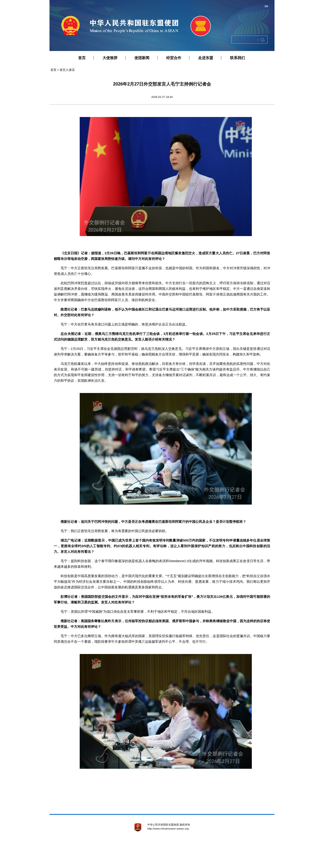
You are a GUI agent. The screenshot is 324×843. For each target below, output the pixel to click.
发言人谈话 (67, 69)
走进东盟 (205, 58)
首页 (82, 58)
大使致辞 (110, 58)
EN (266, 6)
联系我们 (237, 58)
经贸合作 (173, 58)
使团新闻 (141, 58)
